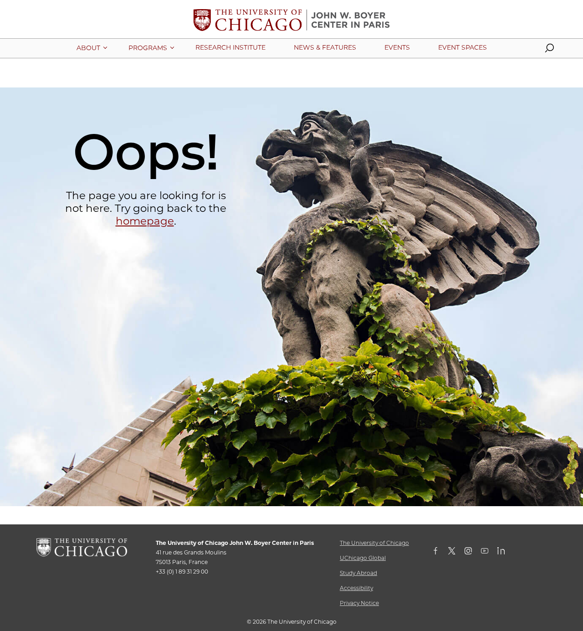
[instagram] (473, 552)
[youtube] (489, 552)
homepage (145, 221)
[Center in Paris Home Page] (291, 23)
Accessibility (356, 588)
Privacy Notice (359, 603)
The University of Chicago (374, 542)
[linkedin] (505, 552)
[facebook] (440, 552)
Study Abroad (358, 572)
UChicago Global (363, 557)
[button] (549, 50)
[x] (456, 552)
